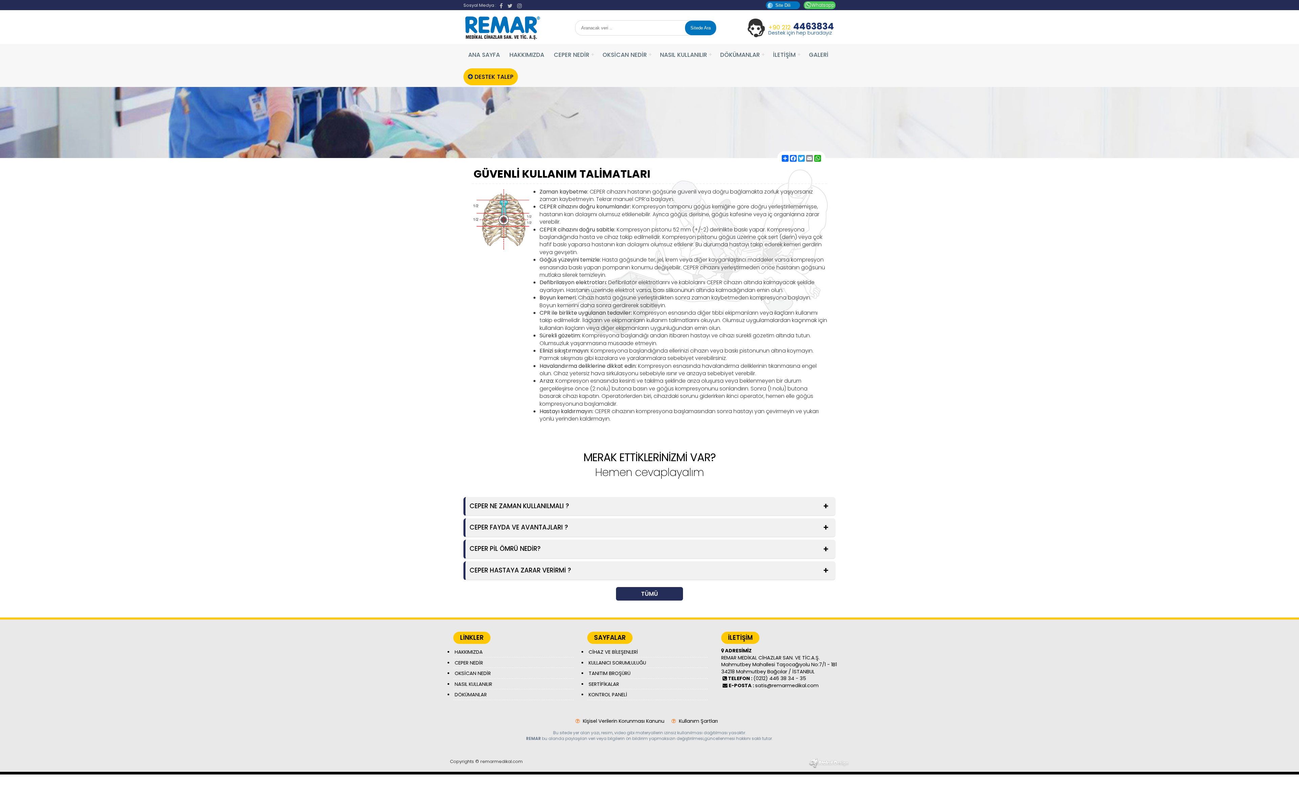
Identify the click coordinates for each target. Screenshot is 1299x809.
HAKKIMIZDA (526, 55)
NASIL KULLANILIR (683, 55)
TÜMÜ (649, 594)
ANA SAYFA (484, 55)
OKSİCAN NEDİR (624, 55)
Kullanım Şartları (698, 721)
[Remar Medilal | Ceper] (502, 39)
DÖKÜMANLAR (740, 55)
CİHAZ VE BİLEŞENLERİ (613, 652)
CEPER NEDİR (571, 55)
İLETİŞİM (784, 55)
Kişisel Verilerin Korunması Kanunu (623, 721)
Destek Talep (493, 77)
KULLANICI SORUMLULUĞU (617, 662)
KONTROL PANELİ (608, 694)
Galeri (818, 55)
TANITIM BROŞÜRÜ (610, 673)
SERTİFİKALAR (604, 684)
